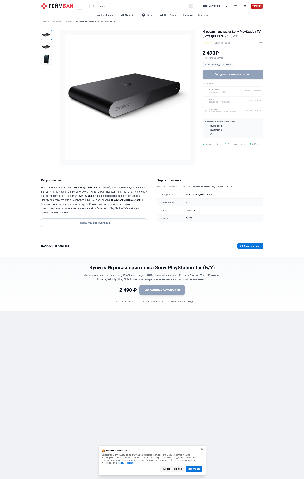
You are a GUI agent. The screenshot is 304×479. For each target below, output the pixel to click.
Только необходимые (172, 469)
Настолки (188, 15)
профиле (121, 463)
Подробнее (131, 463)
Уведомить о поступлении (232, 74)
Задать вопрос (252, 246)
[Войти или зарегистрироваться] (226, 6)
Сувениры (202, 15)
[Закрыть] (202, 449)
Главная (45, 21)
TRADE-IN (256, 6)
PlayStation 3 (57, 21)
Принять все (194, 469)
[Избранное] (235, 6)
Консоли (70, 21)
